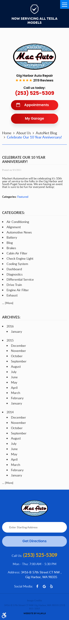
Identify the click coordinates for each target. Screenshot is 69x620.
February (17, 398)
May (14, 382)
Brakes (11, 248)
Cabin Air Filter (17, 253)
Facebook (37, 586)
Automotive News (19, 232)
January (16, 331)
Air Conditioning (18, 222)
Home (7, 132)
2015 (10, 340)
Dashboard (14, 269)
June (14, 377)
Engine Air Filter (18, 290)
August (16, 366)
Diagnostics (15, 274)
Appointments (36, 105)
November (18, 351)
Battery (12, 237)
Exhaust (12, 295)
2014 (10, 412)
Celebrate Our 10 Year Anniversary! (34, 137)
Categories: (13, 212)
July (13, 372)
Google (44, 586)
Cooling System (17, 264)
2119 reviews (43, 80)
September (19, 361)
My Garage (34, 118)
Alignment (14, 227)
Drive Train (14, 285)
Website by (34, 613)
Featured (22, 197)
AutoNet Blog (46, 132)
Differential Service (20, 279)
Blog (10, 243)
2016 (10, 326)
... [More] (7, 303)
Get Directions (34, 541)
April (14, 387)
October (17, 356)
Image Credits (34, 600)
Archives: (11, 317)
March (15, 393)
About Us (23, 132)
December (18, 345)
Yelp (51, 586)
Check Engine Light (20, 258)
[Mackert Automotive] (34, 57)
